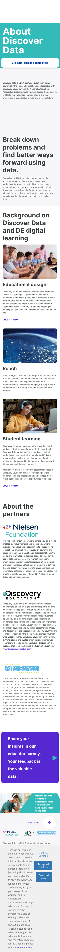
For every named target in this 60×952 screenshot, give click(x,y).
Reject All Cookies (44, 876)
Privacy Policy (24, 947)
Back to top (33, 822)
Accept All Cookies (43, 865)
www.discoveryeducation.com (17, 649)
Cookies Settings (43, 854)
